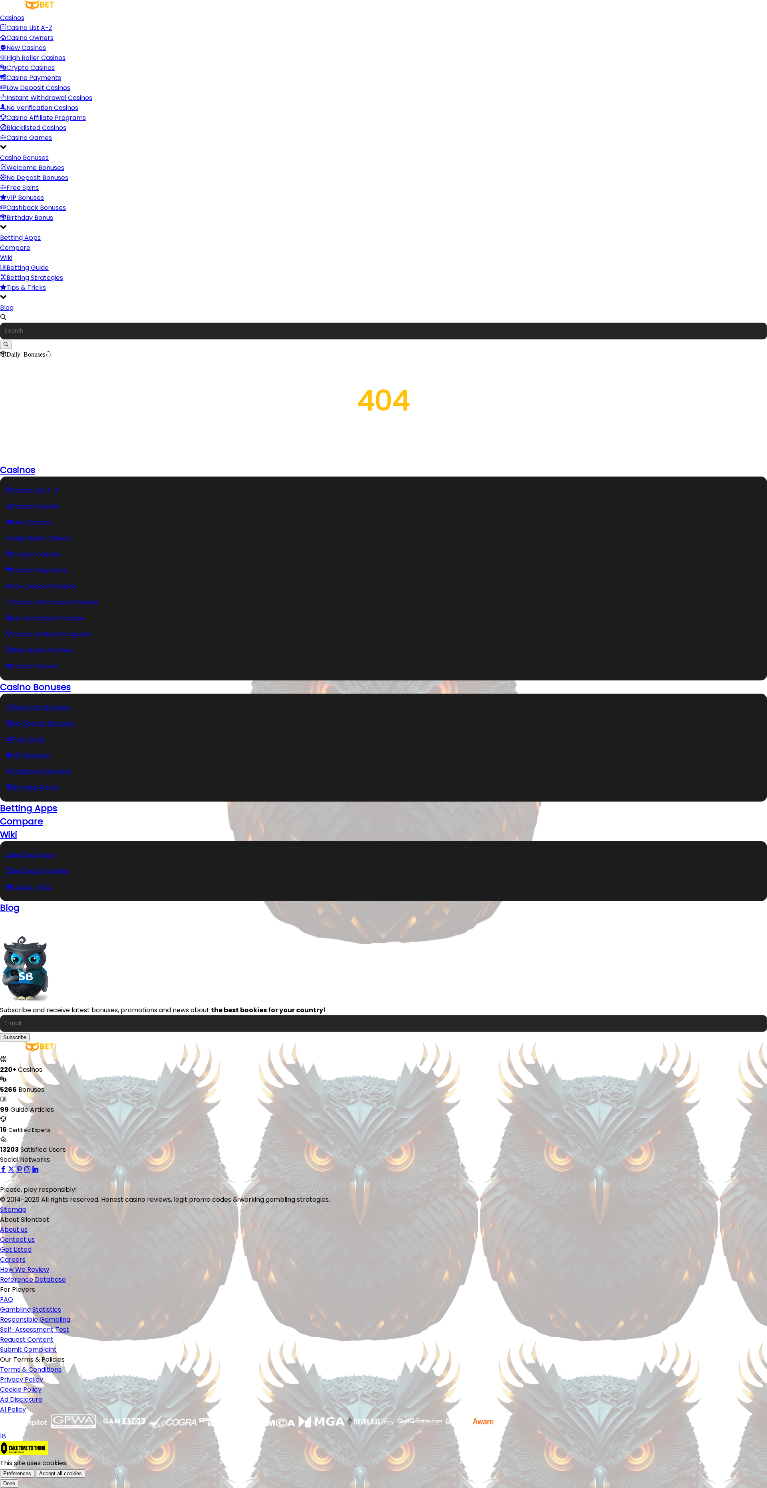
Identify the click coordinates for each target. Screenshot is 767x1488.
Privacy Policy (21, 1379)
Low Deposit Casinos (38, 87)
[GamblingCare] (371, 1426)
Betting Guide (27, 267)
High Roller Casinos (36, 57)
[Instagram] (27, 1169)
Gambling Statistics (30, 1309)
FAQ (6, 1299)
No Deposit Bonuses (37, 177)
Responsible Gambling (35, 1319)
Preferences (17, 1473)
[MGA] (322, 1426)
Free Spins (22, 187)
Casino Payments (33, 77)
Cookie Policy (21, 1389)
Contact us (17, 1239)
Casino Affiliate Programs (46, 117)
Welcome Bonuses (35, 167)
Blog (7, 307)
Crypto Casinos (30, 67)
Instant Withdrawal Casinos (49, 97)
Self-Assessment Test (34, 1329)
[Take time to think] (24, 1453)
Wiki (6, 257)
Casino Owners (30, 37)
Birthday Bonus (29, 217)
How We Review (24, 1269)
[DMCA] (272, 1426)
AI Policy (13, 1409)
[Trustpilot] (25, 1426)
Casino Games (29, 137)
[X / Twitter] (11, 1169)
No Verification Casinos (42, 107)
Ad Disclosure (21, 1399)
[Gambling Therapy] (223, 1426)
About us (14, 1229)
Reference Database (33, 1279)
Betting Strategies (34, 277)
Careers (13, 1259)
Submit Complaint (28, 1349)
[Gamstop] (124, 1426)
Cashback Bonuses (36, 207)
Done (9, 1483)
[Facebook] (3, 1169)
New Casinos (26, 47)
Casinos (12, 17)
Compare (15, 247)
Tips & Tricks (26, 287)
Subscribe (14, 1037)
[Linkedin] (35, 1169)
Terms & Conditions (31, 1369)
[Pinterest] (19, 1169)
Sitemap (13, 1209)
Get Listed (16, 1249)
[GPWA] (74, 1426)
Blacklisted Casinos (36, 127)
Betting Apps (20, 237)
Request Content (27, 1339)
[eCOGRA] (173, 1426)
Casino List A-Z (29, 27)
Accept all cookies (60, 1473)
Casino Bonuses (24, 157)
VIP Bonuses (25, 197)
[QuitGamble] (421, 1426)
